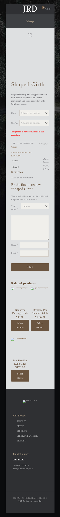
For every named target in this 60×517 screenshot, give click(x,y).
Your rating (14, 207)
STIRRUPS (22, 431)
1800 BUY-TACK (21, 465)
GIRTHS (20, 426)
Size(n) (14, 123)
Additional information (21, 152)
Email (14, 253)
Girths (14, 147)
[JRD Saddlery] (30, 9)
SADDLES (21, 421)
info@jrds (17, 468)
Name (14, 245)
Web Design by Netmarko (30, 501)
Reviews (15, 155)
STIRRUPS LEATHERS (27, 436)
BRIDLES (21, 440)
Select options (20, 325)
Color (13, 113)
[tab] (30, 152)
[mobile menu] (10, 9)
